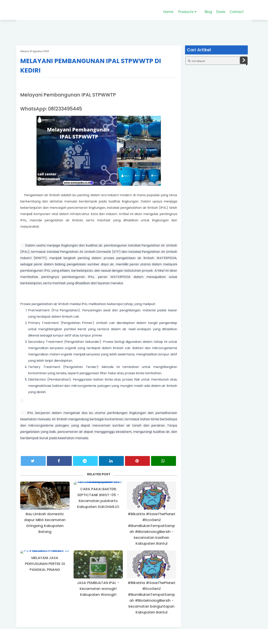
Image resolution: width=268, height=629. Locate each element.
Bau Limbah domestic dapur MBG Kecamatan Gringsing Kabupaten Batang (45, 522)
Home (168, 11)
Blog (208, 11)
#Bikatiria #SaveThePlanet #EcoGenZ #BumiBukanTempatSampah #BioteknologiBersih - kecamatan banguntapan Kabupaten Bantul (151, 597)
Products (186, 11)
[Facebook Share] (59, 460)
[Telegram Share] (85, 460)
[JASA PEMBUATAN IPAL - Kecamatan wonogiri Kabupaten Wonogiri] (98, 564)
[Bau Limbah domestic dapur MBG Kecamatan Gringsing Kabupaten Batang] (45, 496)
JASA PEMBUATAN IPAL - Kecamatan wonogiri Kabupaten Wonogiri (98, 588)
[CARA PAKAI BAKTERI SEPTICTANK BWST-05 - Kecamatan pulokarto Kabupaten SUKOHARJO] (98, 483)
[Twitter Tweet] (33, 460)
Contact (237, 11)
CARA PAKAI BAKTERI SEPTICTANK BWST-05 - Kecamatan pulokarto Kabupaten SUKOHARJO (98, 497)
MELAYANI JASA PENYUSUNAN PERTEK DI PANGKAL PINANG (45, 563)
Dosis (220, 11)
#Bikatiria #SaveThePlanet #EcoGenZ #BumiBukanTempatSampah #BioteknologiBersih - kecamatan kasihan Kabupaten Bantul (151, 528)
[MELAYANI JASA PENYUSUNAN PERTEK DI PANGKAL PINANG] (45, 552)
